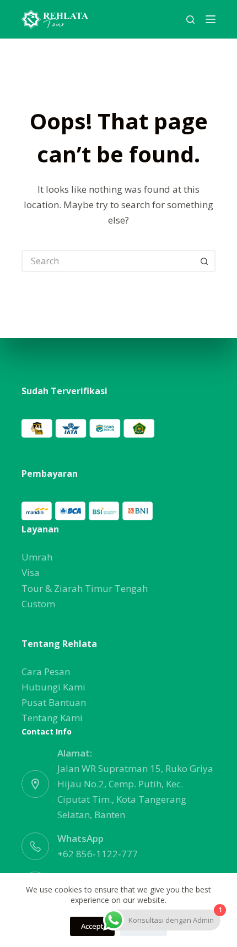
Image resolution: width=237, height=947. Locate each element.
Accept (92, 926)
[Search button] (204, 261)
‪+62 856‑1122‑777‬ (97, 853)
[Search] (190, 19)
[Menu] (211, 19)
